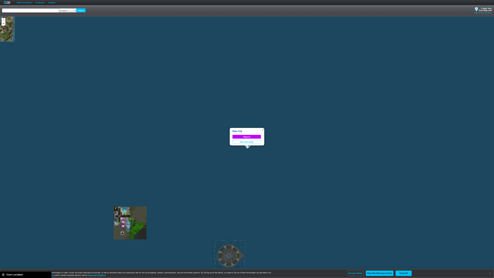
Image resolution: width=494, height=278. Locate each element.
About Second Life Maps (482, 13)
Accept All (403, 273)
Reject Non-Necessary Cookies (379, 273)
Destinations (40, 2)
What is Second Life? (24, 2)
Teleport (246, 137)
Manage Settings (355, 273)
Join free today (246, 142)
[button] (262, 129)
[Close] (490, 273)
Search (81, 11)
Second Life (8, 2)
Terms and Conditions (96, 275)
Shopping (51, 2)
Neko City (237, 131)
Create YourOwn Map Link (485, 9)
